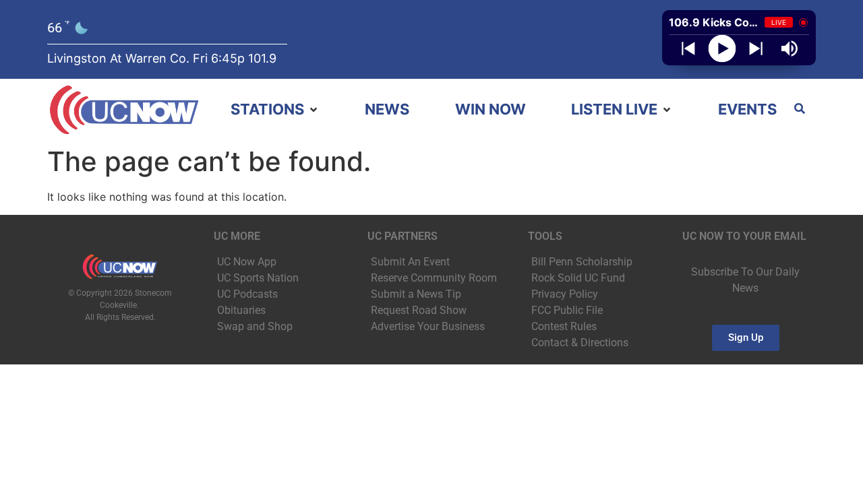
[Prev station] (756, 48)
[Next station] (688, 48)
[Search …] (799, 109)
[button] (275, 109)
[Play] (722, 49)
